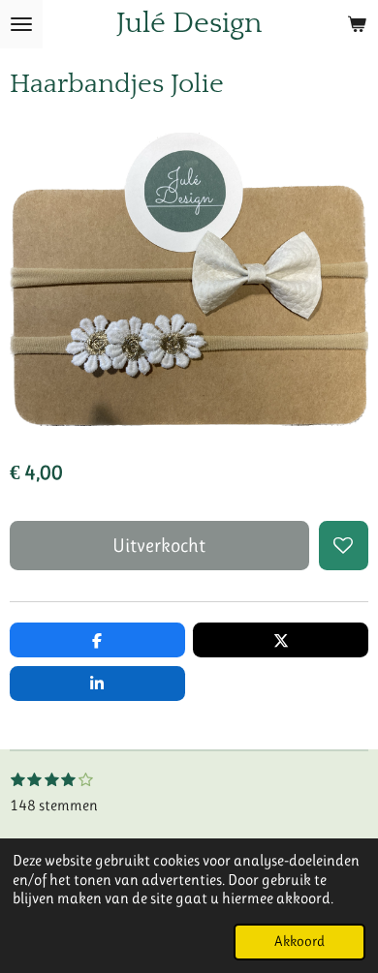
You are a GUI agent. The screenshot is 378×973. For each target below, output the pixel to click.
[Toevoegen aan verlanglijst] (343, 545)
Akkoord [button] (299, 941)
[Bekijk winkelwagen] (356, 24)
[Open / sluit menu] (21, 24)
